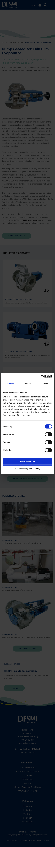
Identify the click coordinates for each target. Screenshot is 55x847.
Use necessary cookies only (27, 469)
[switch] (46, 433)
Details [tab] (27, 384)
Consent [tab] (10, 384)
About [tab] (45, 384)
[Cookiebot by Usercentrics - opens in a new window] (41, 376)
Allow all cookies (27, 461)
